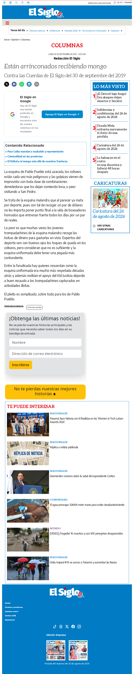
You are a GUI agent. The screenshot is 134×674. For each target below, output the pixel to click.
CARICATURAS (110, 183)
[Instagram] (29, 3)
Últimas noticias (37, 30)
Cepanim (115, 30)
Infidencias (55, 30)
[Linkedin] (29, 84)
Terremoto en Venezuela (94, 30)
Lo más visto (109, 86)
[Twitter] (6, 84)
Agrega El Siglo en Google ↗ (62, 114)
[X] (18, 3)
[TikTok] (6, 3)
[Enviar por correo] (36, 84)
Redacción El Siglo (67, 58)
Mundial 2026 (71, 30)
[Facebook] (24, 3)
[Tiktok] (55, 626)
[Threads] (12, 3)
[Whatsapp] (21, 84)
